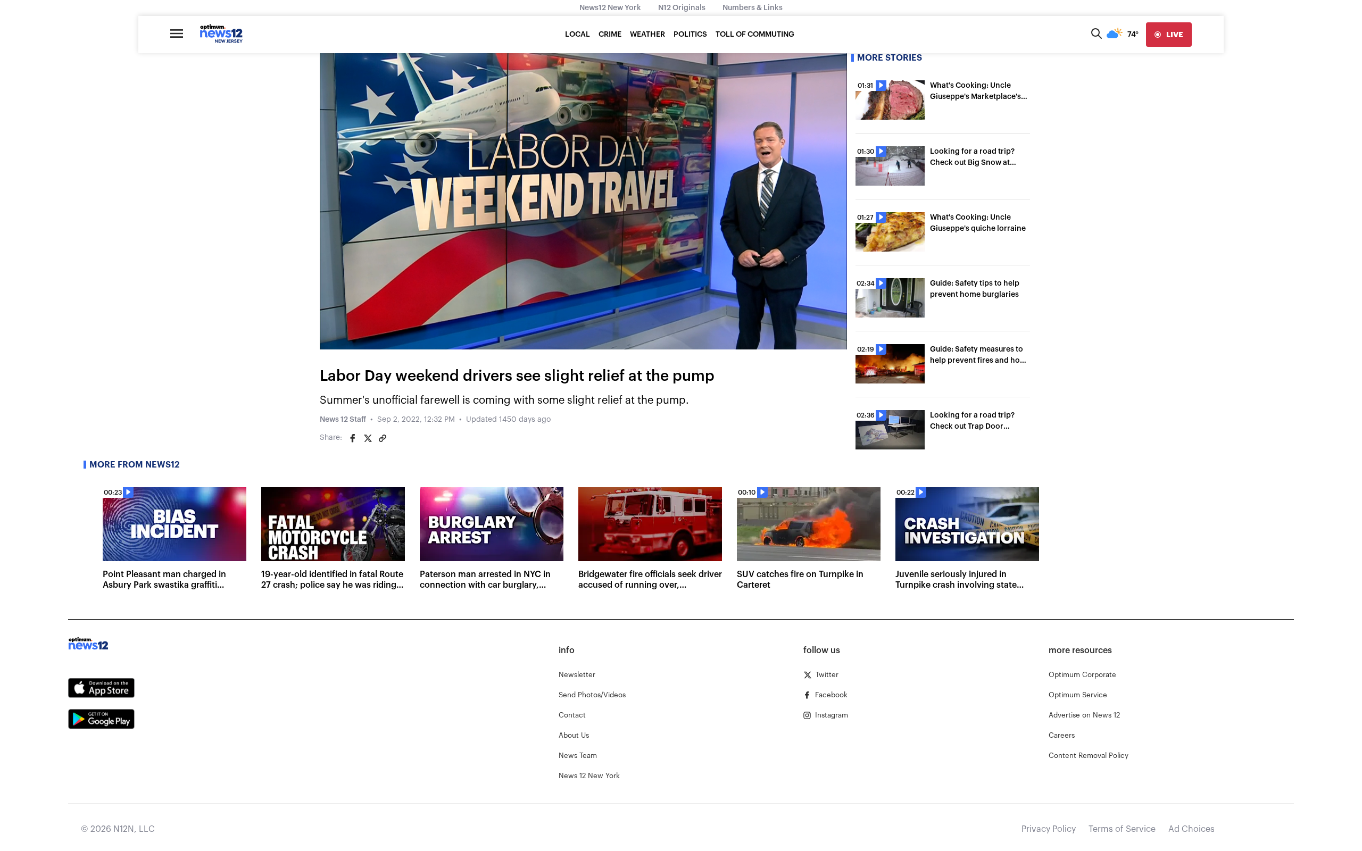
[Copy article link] (382, 438)
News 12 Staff (343, 419)
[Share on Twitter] (367, 438)
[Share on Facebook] (352, 438)
